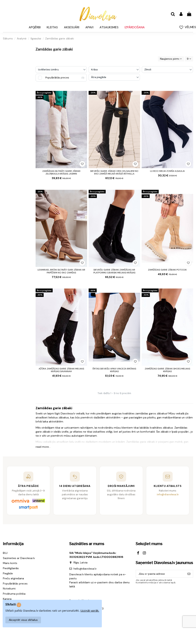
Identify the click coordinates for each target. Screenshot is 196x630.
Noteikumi (9, 588)
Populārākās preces (15, 583)
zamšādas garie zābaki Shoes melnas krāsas (167, 370)
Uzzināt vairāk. (89, 610)
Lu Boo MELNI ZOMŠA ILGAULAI (167, 171)
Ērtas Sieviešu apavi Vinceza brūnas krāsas (114, 370)
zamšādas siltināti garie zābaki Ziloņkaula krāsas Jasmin (61, 172)
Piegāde (8, 573)
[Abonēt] (189, 573)
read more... (43, 446)
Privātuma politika (14, 593)
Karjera (7, 599)
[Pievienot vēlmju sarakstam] (82, 164)
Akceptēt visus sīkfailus (23, 620)
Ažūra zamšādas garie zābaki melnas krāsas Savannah (61, 370)
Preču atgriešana (13, 578)
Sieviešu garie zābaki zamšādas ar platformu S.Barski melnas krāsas (114, 271)
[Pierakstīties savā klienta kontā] (181, 14)
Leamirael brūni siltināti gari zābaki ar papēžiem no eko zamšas (61, 271)
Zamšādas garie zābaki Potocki (167, 269)
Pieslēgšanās (11, 568)
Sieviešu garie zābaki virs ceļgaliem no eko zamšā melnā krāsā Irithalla (114, 172)
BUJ (5, 553)
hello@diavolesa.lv (85, 568)
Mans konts (10, 563)
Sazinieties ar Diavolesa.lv (19, 558)
